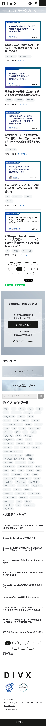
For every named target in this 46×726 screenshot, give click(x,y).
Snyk (19, 440)
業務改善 (30, 100)
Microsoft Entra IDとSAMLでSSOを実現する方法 (22, 586)
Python (6, 420)
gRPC (33, 432)
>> (30, 273)
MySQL (25, 420)
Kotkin (30, 470)
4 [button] (30, 643)
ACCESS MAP (9, 706)
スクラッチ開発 (36, 497)
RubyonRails (8, 440)
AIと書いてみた (25, 56)
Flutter (28, 424)
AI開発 (15, 251)
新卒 (30, 443)
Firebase (28, 436)
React (31, 417)
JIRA (5, 413)
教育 (19, 501)
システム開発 (34, 482)
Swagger (28, 413)
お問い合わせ (35, 3)
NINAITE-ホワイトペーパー (12, 451)
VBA (26, 474)
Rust (5, 474)
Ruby (38, 413)
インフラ (6, 490)
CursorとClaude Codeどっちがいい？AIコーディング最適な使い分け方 (22, 188)
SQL (18, 505)
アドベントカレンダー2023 (12, 455)
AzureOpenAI (23, 486)
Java (16, 420)
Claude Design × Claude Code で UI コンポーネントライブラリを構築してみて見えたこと (22, 608)
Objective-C (16, 474)
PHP (18, 436)
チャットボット (27, 251)
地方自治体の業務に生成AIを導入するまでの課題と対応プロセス (22, 93)
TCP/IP (22, 428)
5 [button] (38, 643)
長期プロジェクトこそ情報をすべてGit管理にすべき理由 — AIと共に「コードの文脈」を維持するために (22, 139)
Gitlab (39, 409)
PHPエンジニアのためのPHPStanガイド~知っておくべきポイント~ (23, 573)
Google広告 (8, 443)
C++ (5, 470)
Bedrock (28, 490)
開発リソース (8, 501)
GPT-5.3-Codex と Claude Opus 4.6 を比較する (22, 633)
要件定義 (23, 497)
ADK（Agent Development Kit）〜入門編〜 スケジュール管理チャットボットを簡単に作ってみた (22, 241)
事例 (5, 409)
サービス (35, 420)
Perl (38, 470)
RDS (30, 459)
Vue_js (22, 409)
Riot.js (39, 443)
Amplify (38, 424)
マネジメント (20, 493)
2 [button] (15, 643)
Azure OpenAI (34, 428)
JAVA (6, 428)
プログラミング (9, 467)
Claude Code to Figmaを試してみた (18, 538)
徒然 (17, 432)
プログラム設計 (25, 478)
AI (7, 196)
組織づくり (7, 493)
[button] (42, 3)
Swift (21, 470)
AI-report (25, 447)
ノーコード (7, 432)
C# (13, 470)
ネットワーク (8, 509)
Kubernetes (16, 413)
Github (21, 417)
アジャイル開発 (34, 493)
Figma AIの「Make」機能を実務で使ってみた (21, 597)
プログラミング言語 (25, 467)
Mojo (35, 474)
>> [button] (31, 648)
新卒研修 (29, 455)
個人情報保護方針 (10, 710)
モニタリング (21, 463)
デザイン (17, 490)
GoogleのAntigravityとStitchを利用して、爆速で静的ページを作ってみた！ (22, 48)
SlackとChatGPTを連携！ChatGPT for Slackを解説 (22, 561)
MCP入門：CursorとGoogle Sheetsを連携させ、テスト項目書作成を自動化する (21, 621)
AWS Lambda (9, 486)
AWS (30, 409)
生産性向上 (17, 196)
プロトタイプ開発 (9, 497)
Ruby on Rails (9, 417)
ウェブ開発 (7, 482)
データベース (20, 482)
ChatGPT (7, 447)
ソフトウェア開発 (9, 478)
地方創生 (19, 100)
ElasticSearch (29, 505)
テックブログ (11, 56)
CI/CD (28, 440)
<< (11, 264)
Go (14, 409)
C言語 (38, 467)
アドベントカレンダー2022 (12, 424)
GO (25, 432)
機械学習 (20, 443)
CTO (31, 463)
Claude (9, 201)
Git (14, 428)
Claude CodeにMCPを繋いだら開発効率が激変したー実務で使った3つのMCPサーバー (22, 549)
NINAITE (35, 447)
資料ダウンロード (30, 3)
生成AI (9, 100)
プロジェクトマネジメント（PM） (14, 459)
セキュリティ (8, 436)
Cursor (28, 196)
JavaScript (8, 463)
